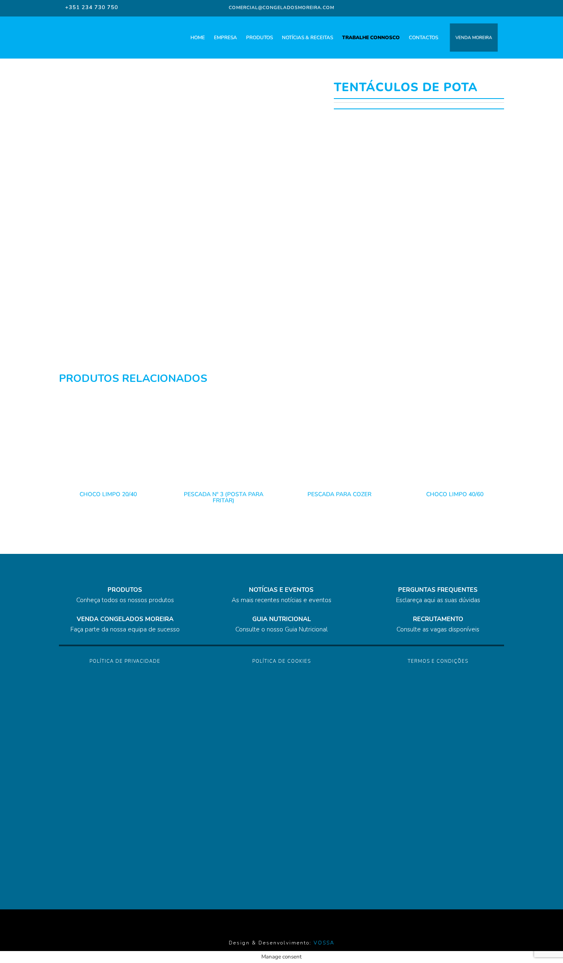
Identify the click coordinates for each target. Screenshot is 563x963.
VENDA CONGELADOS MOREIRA (125, 619)
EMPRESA (225, 37)
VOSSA (324, 942)
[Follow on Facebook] (443, 7)
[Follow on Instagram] (458, 7)
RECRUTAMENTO (438, 619)
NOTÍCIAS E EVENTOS (281, 590)
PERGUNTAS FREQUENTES (438, 590)
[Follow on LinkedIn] (474, 7)
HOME (197, 37)
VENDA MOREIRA (474, 38)
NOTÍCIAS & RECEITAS (307, 37)
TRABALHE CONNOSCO (371, 37)
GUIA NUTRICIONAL (281, 619)
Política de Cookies (281, 661)
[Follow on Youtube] (491, 7)
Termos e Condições (438, 661)
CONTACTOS (423, 37)
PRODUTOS (259, 37)
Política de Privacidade (124, 661)
